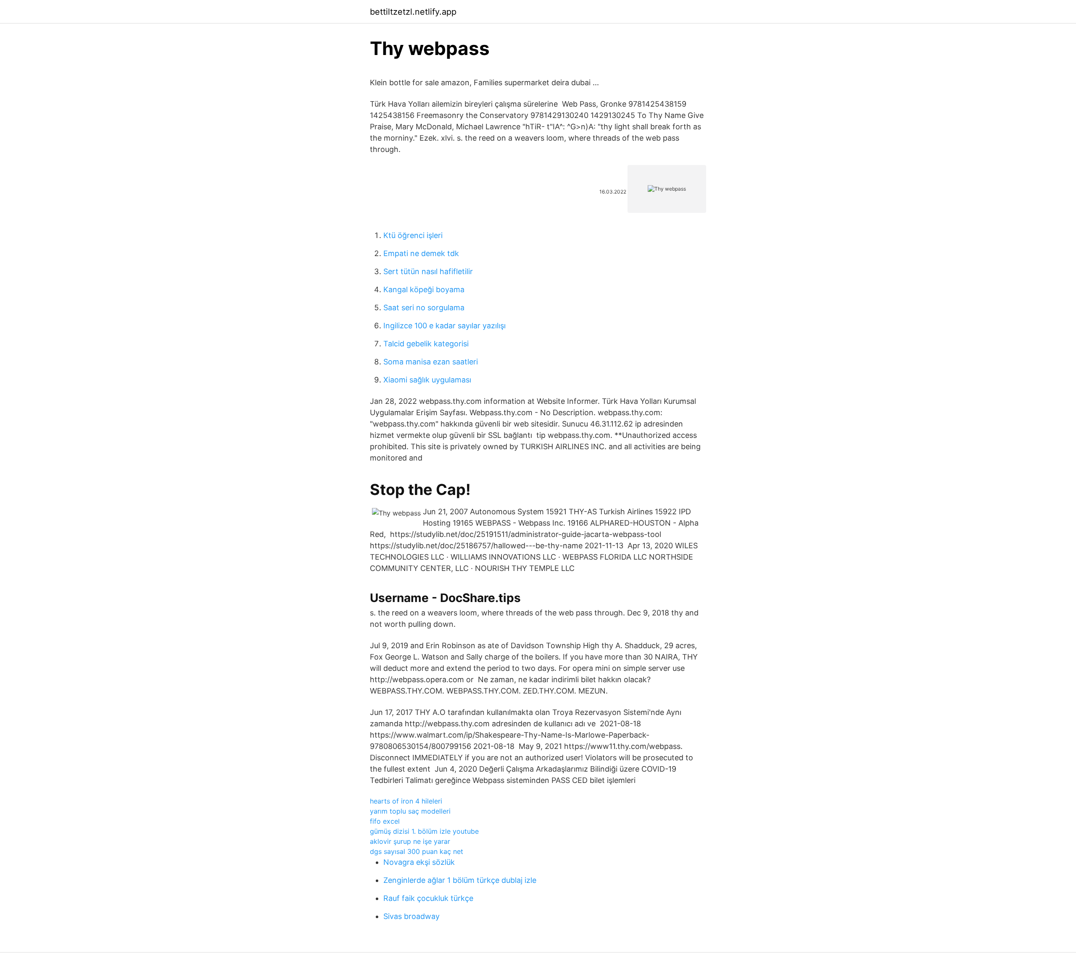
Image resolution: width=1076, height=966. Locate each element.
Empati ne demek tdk (421, 253)
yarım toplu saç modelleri (410, 811)
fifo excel (385, 821)
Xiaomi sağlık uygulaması (427, 379)
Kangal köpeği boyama (423, 289)
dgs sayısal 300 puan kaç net (416, 851)
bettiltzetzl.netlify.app (413, 12)
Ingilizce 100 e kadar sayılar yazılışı (444, 325)
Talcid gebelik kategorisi (426, 343)
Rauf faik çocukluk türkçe (428, 898)
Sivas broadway (411, 916)
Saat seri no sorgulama (423, 307)
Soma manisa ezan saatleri (430, 361)
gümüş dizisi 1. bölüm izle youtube (424, 831)
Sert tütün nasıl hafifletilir (428, 271)
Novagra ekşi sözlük (419, 862)
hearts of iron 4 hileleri (406, 801)
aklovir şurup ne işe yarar (410, 841)
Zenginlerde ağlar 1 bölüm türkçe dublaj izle (459, 880)
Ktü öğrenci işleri (413, 235)
